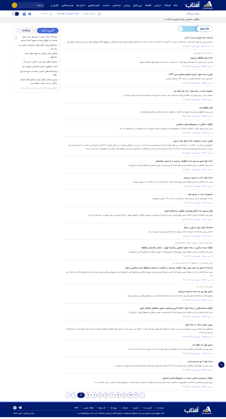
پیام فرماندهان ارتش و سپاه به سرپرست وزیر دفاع (38, 73)
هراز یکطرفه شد (206, 107)
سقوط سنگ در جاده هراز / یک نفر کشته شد (193, 91)
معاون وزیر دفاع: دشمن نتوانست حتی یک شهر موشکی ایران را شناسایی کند (39, 89)
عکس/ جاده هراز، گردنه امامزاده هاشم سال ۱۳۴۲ (191, 74)
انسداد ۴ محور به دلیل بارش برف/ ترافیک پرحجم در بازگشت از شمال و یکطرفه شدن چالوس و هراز (169, 267)
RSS (76, 407)
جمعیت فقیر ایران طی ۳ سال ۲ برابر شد (40, 61)
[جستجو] (14, 5)
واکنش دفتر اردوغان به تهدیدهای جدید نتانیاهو (40, 55)
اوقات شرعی (88, 407)
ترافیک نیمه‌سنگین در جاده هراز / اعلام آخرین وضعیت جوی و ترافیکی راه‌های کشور (176, 308)
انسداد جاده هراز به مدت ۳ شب (198, 37)
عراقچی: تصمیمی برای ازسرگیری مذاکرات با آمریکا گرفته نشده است (171, 19)
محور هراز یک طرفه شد (202, 345)
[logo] (199, 4)
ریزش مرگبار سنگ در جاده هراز (199, 324)
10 (130, 395)
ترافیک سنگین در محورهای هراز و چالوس (194, 124)
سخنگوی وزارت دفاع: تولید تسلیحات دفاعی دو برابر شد (38, 47)
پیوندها (114, 407)
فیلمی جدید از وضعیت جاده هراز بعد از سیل (193, 141)
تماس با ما (147, 407)
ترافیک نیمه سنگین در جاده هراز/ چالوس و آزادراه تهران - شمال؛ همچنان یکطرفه (177, 247)
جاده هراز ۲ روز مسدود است (200, 361)
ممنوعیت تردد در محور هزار (200, 194)
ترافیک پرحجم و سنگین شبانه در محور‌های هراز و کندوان (188, 378)
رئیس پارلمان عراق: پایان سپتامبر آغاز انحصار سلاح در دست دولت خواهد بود (38, 81)
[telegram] (29, 14)
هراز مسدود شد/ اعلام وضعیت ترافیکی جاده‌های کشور (189, 211)
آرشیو (136, 407)
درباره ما (160, 407)
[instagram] (24, 14)
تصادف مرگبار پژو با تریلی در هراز (198, 227)
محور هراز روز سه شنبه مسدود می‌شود (195, 291)
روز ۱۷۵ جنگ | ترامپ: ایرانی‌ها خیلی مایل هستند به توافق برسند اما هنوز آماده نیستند (39, 38)
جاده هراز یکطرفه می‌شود (201, 58)
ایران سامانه (17, 413)
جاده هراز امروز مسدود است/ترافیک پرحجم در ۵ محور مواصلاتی (184, 161)
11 (136, 395)
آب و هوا (102, 407)
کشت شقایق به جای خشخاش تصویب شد (39, 66)
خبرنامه (125, 407)
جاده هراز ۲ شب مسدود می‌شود (198, 177)
